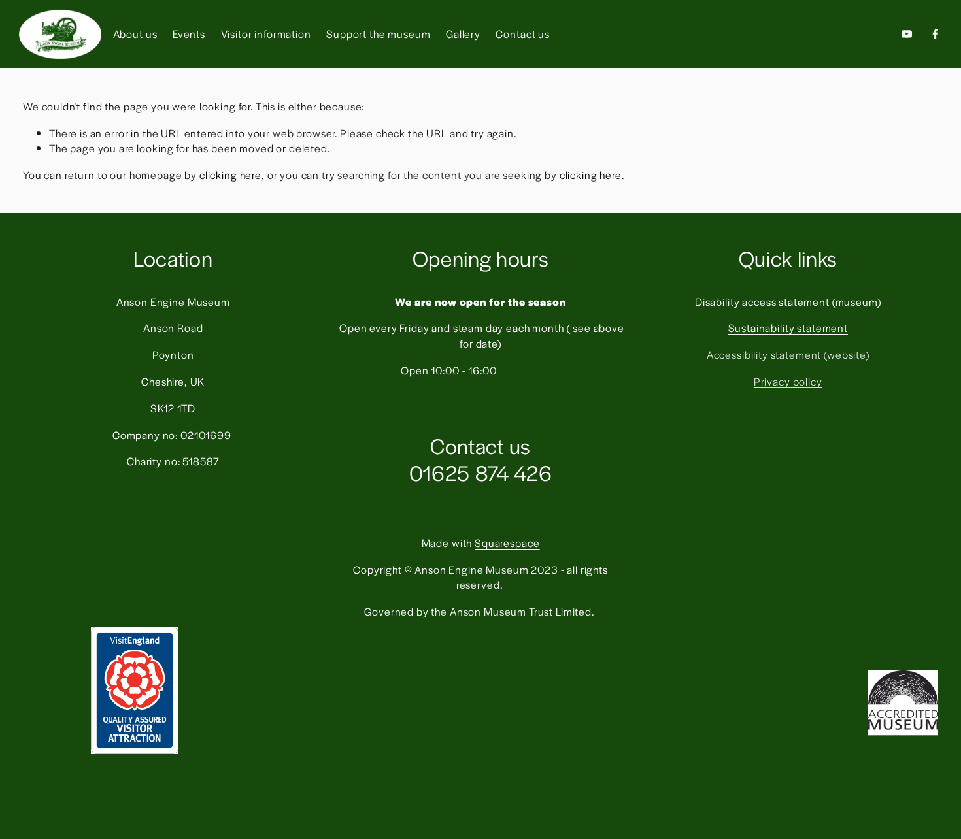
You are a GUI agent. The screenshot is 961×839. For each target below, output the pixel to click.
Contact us (523, 33)
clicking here (230, 174)
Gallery (463, 33)
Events (189, 33)
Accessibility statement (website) (788, 354)
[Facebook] (935, 34)
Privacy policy (788, 381)
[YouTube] (906, 34)
